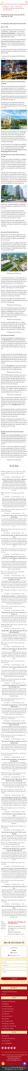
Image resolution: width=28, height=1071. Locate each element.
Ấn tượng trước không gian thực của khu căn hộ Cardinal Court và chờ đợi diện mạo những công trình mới (14, 558)
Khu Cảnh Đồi (5, 1018)
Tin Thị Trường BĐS (7, 1043)
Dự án (14, 997)
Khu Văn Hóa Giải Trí (7, 1016)
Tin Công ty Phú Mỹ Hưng (8, 1038)
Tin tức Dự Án (18, 6)
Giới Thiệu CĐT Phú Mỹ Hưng (9, 991)
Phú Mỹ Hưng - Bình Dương (9, 1026)
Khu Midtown (5, 1004)
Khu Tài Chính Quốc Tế (7, 1011)
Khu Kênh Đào (5, 1014)
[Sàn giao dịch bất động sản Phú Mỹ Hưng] (2, 2)
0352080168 (14, 952)
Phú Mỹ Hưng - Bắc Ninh (8, 1023)
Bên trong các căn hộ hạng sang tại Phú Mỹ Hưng (14, 499)
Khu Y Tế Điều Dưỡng (7, 1021)
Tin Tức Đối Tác (6, 1041)
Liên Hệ (4, 994)
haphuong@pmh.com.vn (17, 934)
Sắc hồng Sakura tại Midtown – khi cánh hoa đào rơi (14, 596)
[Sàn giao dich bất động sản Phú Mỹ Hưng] (3, 925)
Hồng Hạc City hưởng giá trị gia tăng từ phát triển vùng (14, 868)
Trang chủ (6, 6)
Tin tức (12, 6)
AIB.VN (21, 1069)
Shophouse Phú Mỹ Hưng (8, 1001)
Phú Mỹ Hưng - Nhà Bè (7, 1028)
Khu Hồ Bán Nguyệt (7, 1006)
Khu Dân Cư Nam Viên (7, 1009)
